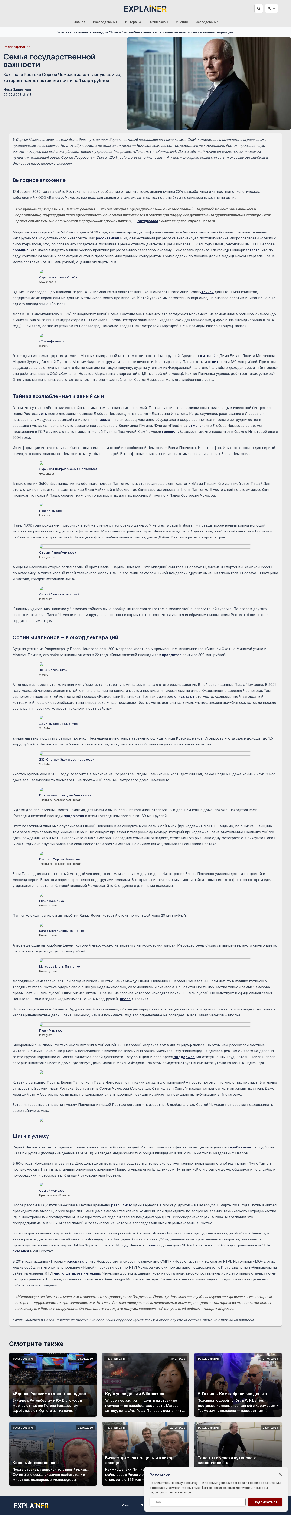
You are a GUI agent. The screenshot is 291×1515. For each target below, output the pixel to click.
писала (104, 419)
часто (59, 1273)
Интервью (133, 22)
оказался (21, 1251)
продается (171, 655)
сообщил (21, 250)
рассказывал (107, 238)
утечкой (206, 292)
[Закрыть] (280, 1474)
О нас (126, 1505)
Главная (78, 22)
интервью (92, 1273)
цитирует (73, 1273)
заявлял (252, 250)
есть (42, 413)
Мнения (182, 22)
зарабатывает (240, 1147)
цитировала (147, 221)
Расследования (105, 22)
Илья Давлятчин (17, 89)
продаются (74, 816)
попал (151, 1245)
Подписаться (265, 1502)
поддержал (184, 1057)
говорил (169, 431)
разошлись (121, 1205)
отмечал (196, 425)
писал (125, 999)
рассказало (77, 1261)
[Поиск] (258, 8)
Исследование (207, 22)
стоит (212, 362)
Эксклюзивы (158, 22)
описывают (183, 696)
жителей (207, 356)
